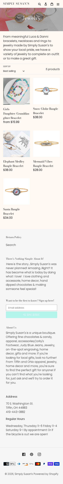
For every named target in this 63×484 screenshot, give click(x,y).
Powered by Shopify (46, 474)
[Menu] (58, 3)
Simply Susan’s (16, 4)
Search (11, 245)
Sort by (7, 66)
